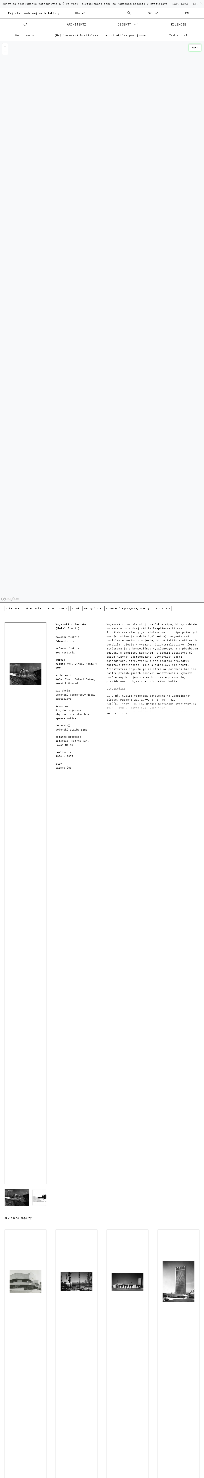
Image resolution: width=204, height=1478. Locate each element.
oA (25, 24)
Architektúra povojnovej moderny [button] (127, 608)
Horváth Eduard (67, 683)
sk (150, 13)
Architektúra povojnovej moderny (129, 35)
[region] (102, 322)
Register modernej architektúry (34, 13)
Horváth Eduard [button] (57, 608)
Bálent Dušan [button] (34, 608)
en (187, 13)
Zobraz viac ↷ (117, 713)
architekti (76, 24)
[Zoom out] (5, 52)
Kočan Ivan (64, 679)
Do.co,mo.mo (25, 35)
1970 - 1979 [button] (162, 608)
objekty (124, 24)
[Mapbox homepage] (10, 599)
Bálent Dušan (84, 679)
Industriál (178, 35)
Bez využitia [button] (92, 608)
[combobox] (98, 13)
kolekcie (178, 24)
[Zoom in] (5, 46)
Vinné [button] (75, 608)
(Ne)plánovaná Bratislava (76, 35)
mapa (195, 47)
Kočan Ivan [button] (13, 608)
